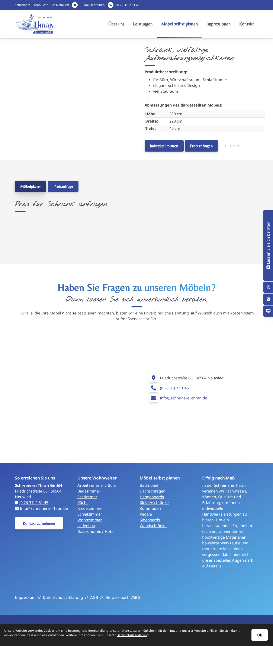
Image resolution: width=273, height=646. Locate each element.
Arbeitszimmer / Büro (96, 485)
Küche (83, 502)
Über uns (116, 23)
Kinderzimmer (90, 508)
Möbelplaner (30, 186)
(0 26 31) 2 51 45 (127, 5)
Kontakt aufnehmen (39, 523)
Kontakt (246, 23)
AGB (94, 597)
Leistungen (143, 23)
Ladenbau (86, 525)
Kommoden (150, 508)
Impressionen (218, 23)
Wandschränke (153, 525)
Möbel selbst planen (179, 23)
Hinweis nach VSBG (122, 597)
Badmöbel (149, 485)
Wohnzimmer (89, 519)
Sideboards (150, 519)
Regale (146, 514)
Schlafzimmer (89, 514)
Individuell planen (164, 145)
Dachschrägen (153, 491)
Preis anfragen (201, 145)
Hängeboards (152, 496)
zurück (234, 145)
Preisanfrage (63, 186)
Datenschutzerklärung (63, 597)
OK (259, 635)
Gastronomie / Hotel (96, 531)
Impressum (25, 597)
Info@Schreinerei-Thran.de (44, 508)
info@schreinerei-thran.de (183, 397)
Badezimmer (88, 491)
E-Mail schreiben (93, 5)
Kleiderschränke (154, 502)
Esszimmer (87, 496)
